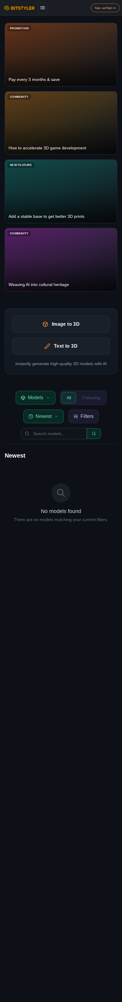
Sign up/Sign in (105, 7)
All (69, 397)
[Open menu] (42, 7)
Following (91, 397)
